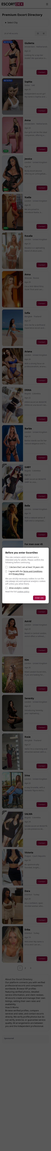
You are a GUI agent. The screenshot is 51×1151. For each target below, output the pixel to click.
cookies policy (23, 591)
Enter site (39, 598)
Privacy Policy (18, 574)
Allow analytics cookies (19, 588)
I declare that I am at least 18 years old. (26, 567)
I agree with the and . (25, 572)
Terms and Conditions (32, 571)
